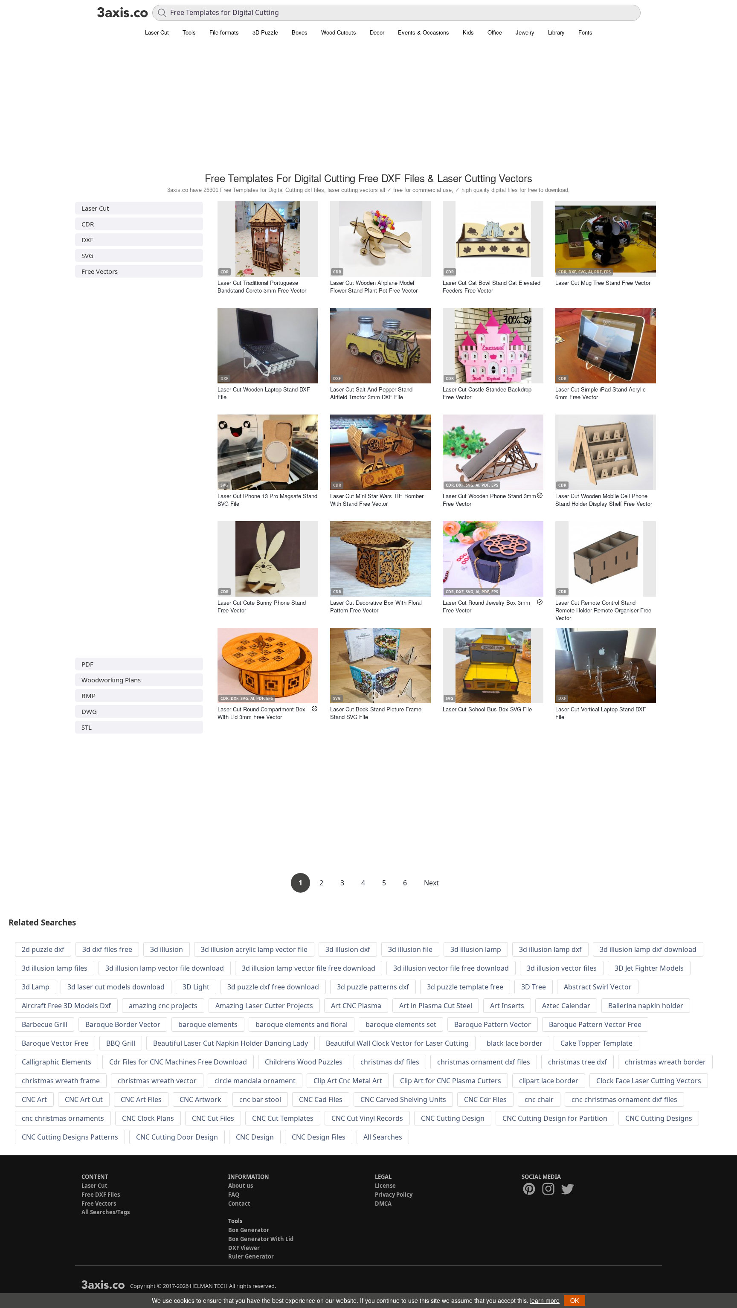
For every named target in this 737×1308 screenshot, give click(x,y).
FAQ (233, 1194)
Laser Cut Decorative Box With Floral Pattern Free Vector (376, 606)
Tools (189, 32)
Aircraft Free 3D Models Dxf (66, 1005)
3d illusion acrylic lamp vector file (254, 949)
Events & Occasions (423, 32)
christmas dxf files (389, 1062)
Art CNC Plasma (356, 1005)
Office (494, 32)
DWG (89, 711)
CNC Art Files (141, 1099)
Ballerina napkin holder (645, 1005)
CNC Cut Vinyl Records (367, 1118)
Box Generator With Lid (260, 1239)
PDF (87, 664)
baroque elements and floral (301, 1024)
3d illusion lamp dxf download (648, 949)
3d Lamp (35, 987)
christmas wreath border (665, 1062)
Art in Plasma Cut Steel (435, 1005)
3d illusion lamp (475, 949)
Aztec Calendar (566, 1005)
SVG (87, 255)
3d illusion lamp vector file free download (308, 968)
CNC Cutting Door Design (177, 1137)
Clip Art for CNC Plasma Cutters (450, 1080)
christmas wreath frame (61, 1080)
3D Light (196, 987)
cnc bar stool (260, 1099)
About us (240, 1185)
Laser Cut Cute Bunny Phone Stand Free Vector (262, 606)
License (385, 1185)
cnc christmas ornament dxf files (624, 1099)
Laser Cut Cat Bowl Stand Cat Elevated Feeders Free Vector (491, 286)
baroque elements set (401, 1024)
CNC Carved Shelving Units (403, 1099)
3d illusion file (410, 949)
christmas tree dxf (577, 1062)
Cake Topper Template (596, 1043)
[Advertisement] (368, 108)
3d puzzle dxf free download (273, 987)
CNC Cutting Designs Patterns (70, 1137)
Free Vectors (99, 271)
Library (556, 32)
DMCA (383, 1203)
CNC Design (255, 1137)
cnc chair (539, 1099)
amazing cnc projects (163, 1005)
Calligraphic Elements (56, 1062)
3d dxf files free (107, 949)
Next (431, 882)
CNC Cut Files (213, 1118)
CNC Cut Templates (282, 1118)
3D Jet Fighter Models (649, 968)
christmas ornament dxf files (483, 1062)
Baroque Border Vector (122, 1024)
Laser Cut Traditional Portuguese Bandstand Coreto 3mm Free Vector (262, 286)
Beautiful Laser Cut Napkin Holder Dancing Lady (230, 1043)
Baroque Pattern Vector (492, 1024)
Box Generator (248, 1230)
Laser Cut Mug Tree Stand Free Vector (602, 282)
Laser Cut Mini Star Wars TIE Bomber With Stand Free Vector (377, 500)
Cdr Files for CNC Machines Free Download (178, 1062)
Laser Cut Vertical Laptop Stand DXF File (600, 713)
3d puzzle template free (465, 987)
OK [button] (574, 1300)
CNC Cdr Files (485, 1099)
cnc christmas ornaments (63, 1118)
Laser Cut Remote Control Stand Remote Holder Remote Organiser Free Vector (603, 610)
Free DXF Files (100, 1194)
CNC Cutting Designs (658, 1118)
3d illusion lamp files (54, 968)
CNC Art (34, 1099)
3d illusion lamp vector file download (164, 968)
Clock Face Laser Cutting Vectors (648, 1080)
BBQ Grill (120, 1043)
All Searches (382, 1137)
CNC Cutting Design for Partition (554, 1118)
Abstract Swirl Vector (598, 987)
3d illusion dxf (347, 949)
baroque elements (208, 1024)
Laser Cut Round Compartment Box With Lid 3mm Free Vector (261, 713)
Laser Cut (157, 32)
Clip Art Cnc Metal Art (347, 1080)
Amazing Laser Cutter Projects (264, 1005)
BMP (88, 695)
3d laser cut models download (116, 987)
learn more (545, 1300)
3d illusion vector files (562, 968)
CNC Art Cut (84, 1099)
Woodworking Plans (111, 680)
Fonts (585, 32)
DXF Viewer (244, 1248)
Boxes (300, 32)
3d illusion (166, 949)
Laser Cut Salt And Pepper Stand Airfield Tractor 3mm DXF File (371, 393)
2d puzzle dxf (43, 949)
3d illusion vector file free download (451, 968)
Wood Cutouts (338, 32)
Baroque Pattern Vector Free (595, 1024)
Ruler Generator (251, 1256)
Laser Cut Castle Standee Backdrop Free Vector (487, 393)
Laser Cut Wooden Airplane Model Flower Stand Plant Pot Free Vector (374, 286)
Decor (377, 32)
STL (86, 727)
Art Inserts (507, 1005)
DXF (87, 239)
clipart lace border (548, 1080)
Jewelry (525, 32)
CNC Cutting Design (453, 1118)
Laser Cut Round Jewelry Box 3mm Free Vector (486, 606)
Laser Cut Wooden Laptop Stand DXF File (264, 393)
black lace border (515, 1043)
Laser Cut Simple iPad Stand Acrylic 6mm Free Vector (600, 393)
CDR (87, 224)
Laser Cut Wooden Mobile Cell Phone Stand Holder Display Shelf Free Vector (603, 500)
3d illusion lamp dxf (550, 949)
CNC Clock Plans (148, 1118)
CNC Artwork (200, 1099)
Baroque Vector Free (55, 1043)
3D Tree (533, 987)
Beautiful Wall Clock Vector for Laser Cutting (397, 1043)
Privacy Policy (393, 1194)
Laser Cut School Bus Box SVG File (487, 709)
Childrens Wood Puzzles (303, 1062)
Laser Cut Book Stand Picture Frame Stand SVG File (375, 713)
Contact (239, 1203)
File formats (224, 32)
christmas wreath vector (157, 1080)
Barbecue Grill (44, 1024)
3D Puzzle (265, 32)
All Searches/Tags (105, 1212)
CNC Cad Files (320, 1099)
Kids (468, 32)
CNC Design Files (318, 1137)
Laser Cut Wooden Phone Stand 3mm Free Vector (489, 500)
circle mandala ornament (255, 1080)
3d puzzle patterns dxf (373, 987)
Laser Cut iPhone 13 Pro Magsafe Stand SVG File (267, 500)
